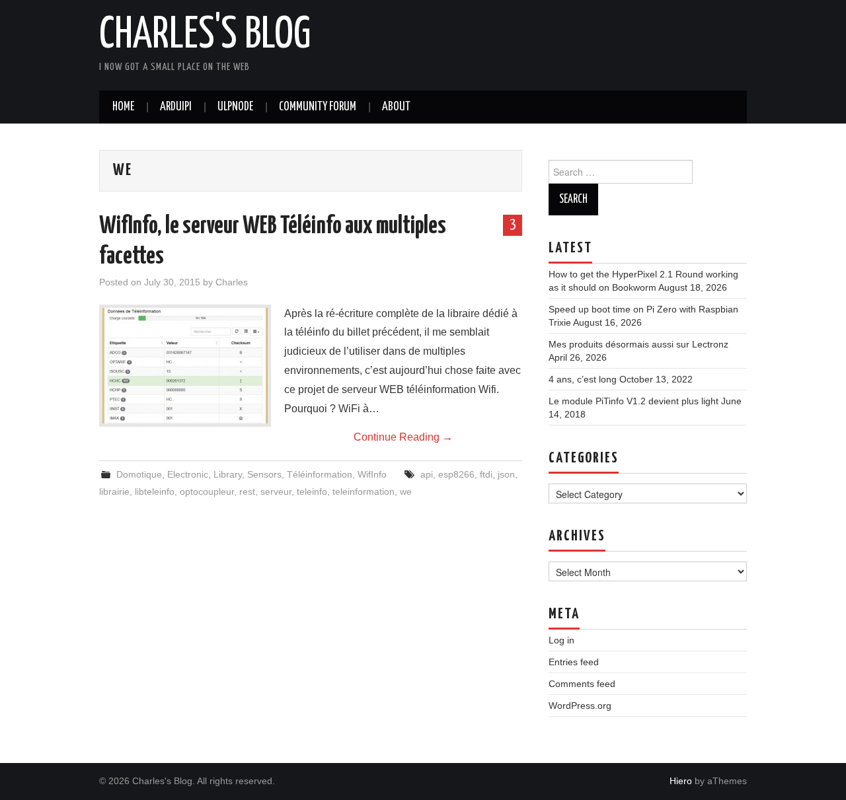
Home (123, 107)
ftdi (486, 474)
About (396, 107)
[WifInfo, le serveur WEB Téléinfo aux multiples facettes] (185, 365)
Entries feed (574, 662)
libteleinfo (154, 491)
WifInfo (372, 474)
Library (227, 474)
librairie (114, 491)
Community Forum (317, 107)
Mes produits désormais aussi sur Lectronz (638, 344)
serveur (275, 491)
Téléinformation (319, 474)
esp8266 (456, 474)
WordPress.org (580, 705)
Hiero (681, 781)
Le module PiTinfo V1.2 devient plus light (633, 401)
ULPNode (235, 107)
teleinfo (312, 491)
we (406, 491)
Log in (561, 640)
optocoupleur (207, 491)
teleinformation (363, 491)
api (426, 474)
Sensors (264, 474)
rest (247, 491)
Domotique (139, 474)
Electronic (187, 474)
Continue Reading (403, 437)
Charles (231, 282)
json (506, 474)
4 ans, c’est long (583, 379)
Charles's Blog (205, 36)
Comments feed (582, 683)
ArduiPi (176, 107)
